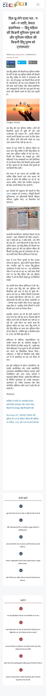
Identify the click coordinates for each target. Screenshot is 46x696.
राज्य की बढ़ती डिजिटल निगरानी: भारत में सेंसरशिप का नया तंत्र (23, 615)
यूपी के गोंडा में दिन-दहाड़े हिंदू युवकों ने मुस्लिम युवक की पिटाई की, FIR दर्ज (23, 663)
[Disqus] (23, 453)
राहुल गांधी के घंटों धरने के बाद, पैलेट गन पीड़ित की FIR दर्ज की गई (23, 513)
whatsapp (6, 65)
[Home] (16, 4)
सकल (9, 193)
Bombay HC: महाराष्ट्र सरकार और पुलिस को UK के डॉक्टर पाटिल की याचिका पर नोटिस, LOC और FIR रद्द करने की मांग (22, 419)
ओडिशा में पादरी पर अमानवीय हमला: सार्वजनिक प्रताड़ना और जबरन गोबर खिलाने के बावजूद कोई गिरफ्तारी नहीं (20, 404)
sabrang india (19, 55)
